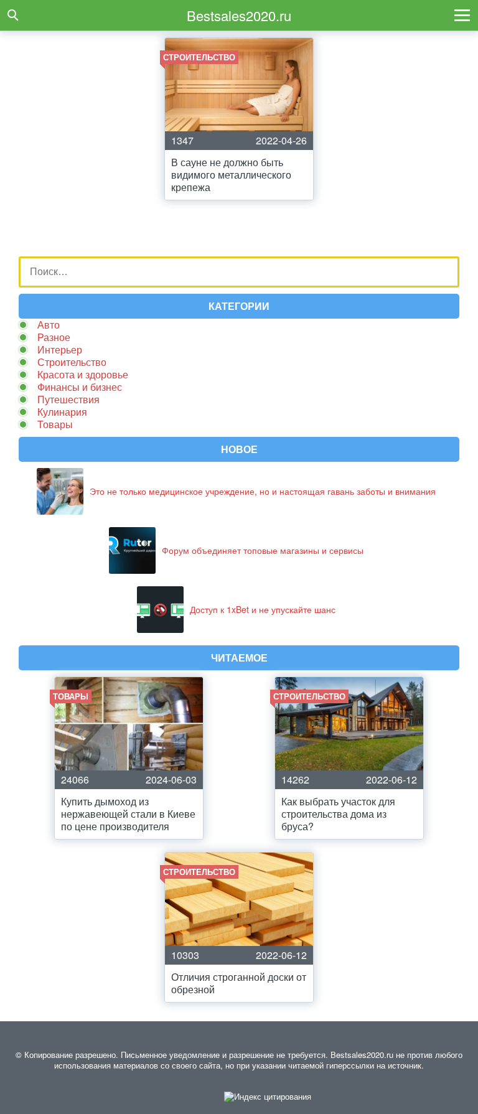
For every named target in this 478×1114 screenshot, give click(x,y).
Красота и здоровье (82, 374)
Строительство (71, 362)
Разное (53, 337)
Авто (48, 324)
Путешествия (68, 399)
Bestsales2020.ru (239, 15)
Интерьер (59, 349)
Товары (55, 424)
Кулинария (62, 412)
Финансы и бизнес (79, 387)
